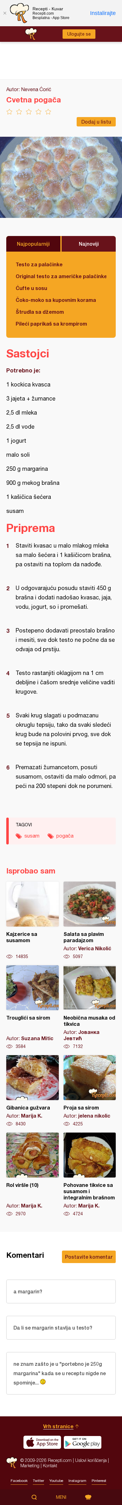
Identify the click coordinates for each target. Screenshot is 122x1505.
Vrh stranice (58, 1426)
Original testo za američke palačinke (61, 276)
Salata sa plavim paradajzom (90, 921)
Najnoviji (89, 244)
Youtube (56, 1480)
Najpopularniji (33, 244)
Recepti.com (11, 1462)
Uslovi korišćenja (91, 1460)
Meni (61, 1497)
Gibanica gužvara (32, 1091)
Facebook (19, 1480)
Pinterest (99, 1480)
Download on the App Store (42, 1442)
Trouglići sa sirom (32, 1007)
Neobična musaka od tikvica (90, 1007)
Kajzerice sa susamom (32, 921)
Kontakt (50, 1465)
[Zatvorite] (5, 13)
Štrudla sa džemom (40, 312)
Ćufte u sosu (31, 288)
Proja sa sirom (90, 1091)
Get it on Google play (82, 1442)
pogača (65, 836)
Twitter (38, 1480)
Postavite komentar (89, 1257)
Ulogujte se (79, 34)
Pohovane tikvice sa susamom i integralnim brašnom (90, 1175)
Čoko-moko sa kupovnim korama (56, 300)
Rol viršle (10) (32, 1175)
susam (31, 836)
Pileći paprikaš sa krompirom (51, 324)
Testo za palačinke (39, 264)
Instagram (77, 1480)
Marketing (29, 1465)
